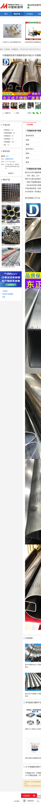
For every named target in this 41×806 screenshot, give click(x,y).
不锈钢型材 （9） (9, 136)
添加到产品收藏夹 (7, 294)
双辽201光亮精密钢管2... (9, 245)
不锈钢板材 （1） (9, 139)
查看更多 (11, 173)
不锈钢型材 (14, 49)
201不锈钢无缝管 (31, 775)
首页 (1, 49)
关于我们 (17, 801)
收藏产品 (7, 113)
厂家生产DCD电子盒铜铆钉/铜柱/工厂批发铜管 (16, 42)
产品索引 (5, 291)
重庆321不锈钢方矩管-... (9, 203)
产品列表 (7, 49)
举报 (17, 113)
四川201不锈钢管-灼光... (9, 224)
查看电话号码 (9, 159)
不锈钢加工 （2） (9, 130)
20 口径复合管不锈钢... (9, 267)
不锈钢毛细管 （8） (10, 133)
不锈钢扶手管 (30, 773)
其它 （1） (7, 145)
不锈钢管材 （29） (9, 142)
